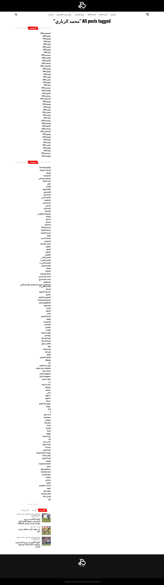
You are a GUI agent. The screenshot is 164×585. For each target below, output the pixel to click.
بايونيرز (48, 327)
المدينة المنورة (45, 291)
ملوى (48, 482)
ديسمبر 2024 (46, 87)
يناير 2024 (47, 117)
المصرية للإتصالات (44, 299)
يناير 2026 (47, 52)
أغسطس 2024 (45, 98)
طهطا (48, 433)
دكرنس (48, 389)
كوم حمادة (46, 455)
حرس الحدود (46, 384)
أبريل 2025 (47, 76)
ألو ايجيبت (47, 175)
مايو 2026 (47, 41)
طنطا (49, 430)
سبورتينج (47, 417)
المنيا (49, 308)
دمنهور (48, 395)
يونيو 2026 (47, 38)
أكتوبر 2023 (46, 125)
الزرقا (49, 235)
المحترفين (47, 281)
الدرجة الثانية (103, 14)
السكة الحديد (46, 238)
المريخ (48, 294)
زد (50, 411)
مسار (49, 466)
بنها (49, 346)
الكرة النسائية (45, 273)
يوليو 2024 (47, 101)
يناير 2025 (47, 85)
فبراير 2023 (47, 147)
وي (49, 499)
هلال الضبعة (46, 493)
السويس (47, 241)
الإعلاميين (47, 194)
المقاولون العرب (44, 302)
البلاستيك (47, 208)
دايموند (48, 387)
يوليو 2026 (47, 35)
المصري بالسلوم (45, 297)
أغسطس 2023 (45, 131)
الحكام (48, 219)
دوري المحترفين (45, 403)
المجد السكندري (45, 279)
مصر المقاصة (46, 471)
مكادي (48, 480)
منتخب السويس (45, 485)
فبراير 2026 (47, 49)
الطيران (48, 246)
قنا (50, 439)
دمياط (48, 400)
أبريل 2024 (47, 109)
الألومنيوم (47, 189)
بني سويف (47, 349)
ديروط (48, 406)
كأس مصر (47, 441)
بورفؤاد (48, 359)
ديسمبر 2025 (46, 55)
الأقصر (48, 186)
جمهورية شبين (45, 373)
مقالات (48, 477)
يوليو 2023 (47, 134)
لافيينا (48, 460)
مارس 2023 (47, 145)
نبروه (49, 488)
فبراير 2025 (47, 82)
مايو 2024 (47, 106)
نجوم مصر (47, 490)
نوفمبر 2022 (46, 155)
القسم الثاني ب (45, 262)
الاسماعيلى (46, 202)
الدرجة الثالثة (91, 14)
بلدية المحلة (46, 340)
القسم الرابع (46, 265)
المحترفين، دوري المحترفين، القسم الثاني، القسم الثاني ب (35, 285)
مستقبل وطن (46, 469)
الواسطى (47, 324)
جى (49, 381)
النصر (49, 313)
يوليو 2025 (47, 68)
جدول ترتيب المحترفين (64, 14)
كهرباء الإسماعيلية (43, 452)
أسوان (48, 172)
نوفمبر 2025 (46, 57)
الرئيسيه (113, 14)
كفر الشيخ (47, 449)
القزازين (48, 254)
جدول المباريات (79, 14)
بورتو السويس (45, 357)
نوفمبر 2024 (46, 90)
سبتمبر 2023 (46, 128)
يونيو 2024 (47, 104)
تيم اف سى (46, 370)
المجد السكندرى (45, 276)
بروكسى (47, 335)
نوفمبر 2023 (46, 123)
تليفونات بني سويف (43, 368)
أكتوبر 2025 (46, 60)
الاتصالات (47, 200)
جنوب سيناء (46, 379)
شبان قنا (47, 422)
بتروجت (48, 329)
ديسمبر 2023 (46, 120)
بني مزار (48, 351)
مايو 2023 (47, 139)
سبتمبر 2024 (46, 95)
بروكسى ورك (46, 338)
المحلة (48, 288)
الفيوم (48, 251)
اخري (49, 183)
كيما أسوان (46, 458)
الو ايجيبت (47, 321)
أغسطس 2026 (45, 33)
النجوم (48, 310)
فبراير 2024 (47, 115)
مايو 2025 (47, 74)
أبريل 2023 (47, 142)
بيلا (49, 362)
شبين (49, 425)
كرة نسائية (47, 444)
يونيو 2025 (47, 71)
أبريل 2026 (47, 44)
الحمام (48, 221)
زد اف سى (47, 414)
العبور (48, 249)
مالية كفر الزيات (45, 463)
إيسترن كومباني (45, 178)
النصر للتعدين (46, 316)
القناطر (48, 270)
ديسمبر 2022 (46, 153)
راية (49, 409)
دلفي (49, 392)
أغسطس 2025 (45, 65)
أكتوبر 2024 (46, 93)
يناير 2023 (47, 150)
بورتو (49, 354)
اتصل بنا (51, 14)
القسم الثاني (46, 257)
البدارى (48, 205)
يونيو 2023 (47, 136)
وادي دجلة (47, 496)
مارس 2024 (47, 112)
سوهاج (48, 419)
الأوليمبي (47, 191)
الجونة (48, 216)
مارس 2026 (47, 46)
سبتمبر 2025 (46, 63)
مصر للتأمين (46, 474)
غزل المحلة (47, 436)
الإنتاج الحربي (46, 197)
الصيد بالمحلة (45, 243)
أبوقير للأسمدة (45, 167)
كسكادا (48, 447)
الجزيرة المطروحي (44, 213)
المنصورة (47, 305)
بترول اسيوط (46, 332)
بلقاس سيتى (46, 343)
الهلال (48, 319)
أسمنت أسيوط (45, 170)
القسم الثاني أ (45, 260)
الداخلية (48, 224)
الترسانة (48, 210)
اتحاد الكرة (47, 181)
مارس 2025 (47, 79)
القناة (48, 268)
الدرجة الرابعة (46, 232)
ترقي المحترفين (45, 365)
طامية (48, 428)
